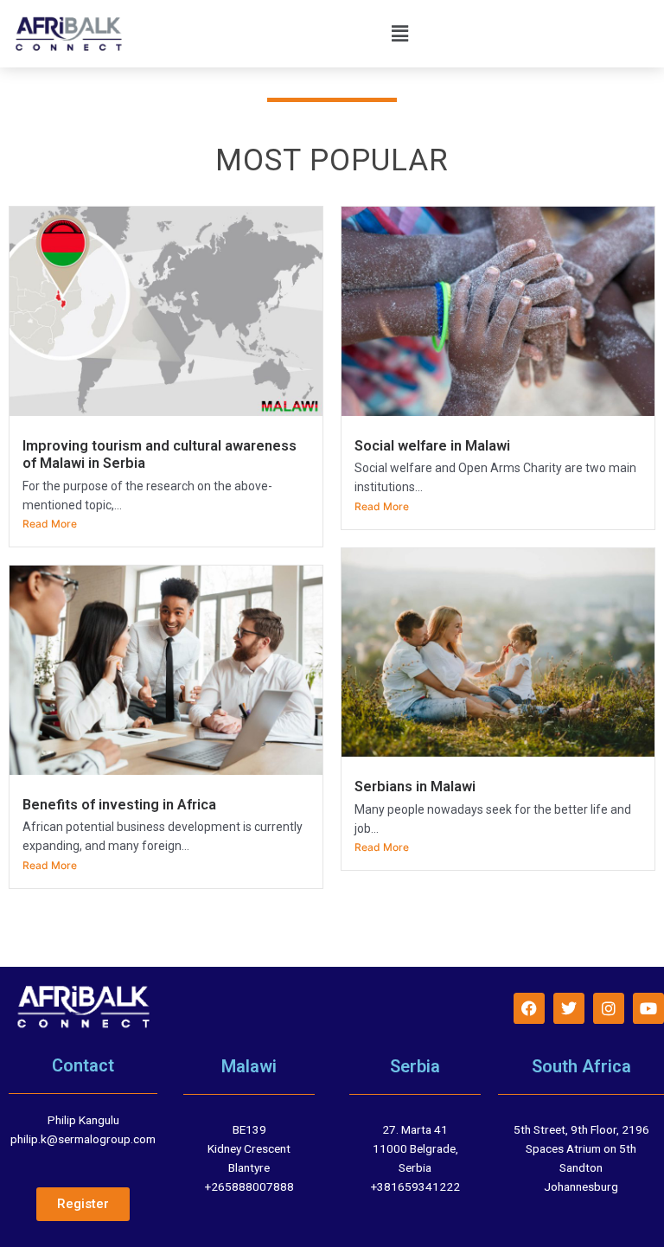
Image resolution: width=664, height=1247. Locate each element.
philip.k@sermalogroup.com (83, 1139)
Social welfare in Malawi (432, 446)
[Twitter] (568, 1008)
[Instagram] (608, 1008)
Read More (49, 523)
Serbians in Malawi (415, 786)
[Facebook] (529, 1008)
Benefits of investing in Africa (119, 804)
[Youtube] (648, 1008)
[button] (400, 33)
